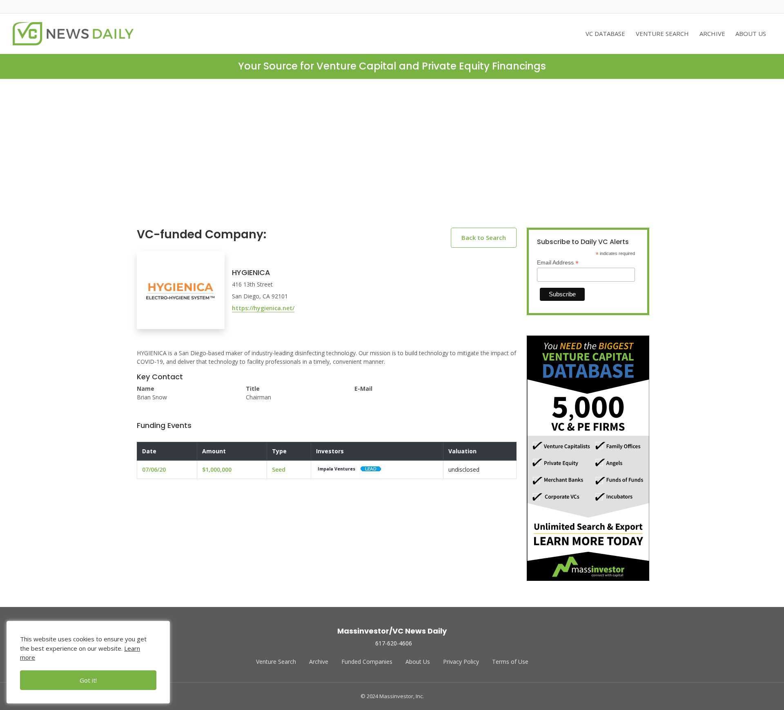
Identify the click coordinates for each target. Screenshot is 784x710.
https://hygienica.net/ (263, 308)
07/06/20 (154, 469)
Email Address (558, 263)
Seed (278, 469)
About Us (417, 661)
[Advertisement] (392, 160)
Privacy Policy (461, 661)
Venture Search (276, 661)
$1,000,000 (217, 469)
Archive (318, 661)
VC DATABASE (605, 33)
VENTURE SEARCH (662, 33)
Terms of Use (510, 661)
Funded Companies (366, 661)
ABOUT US (750, 33)
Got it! (88, 680)
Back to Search (483, 237)
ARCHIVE (712, 33)
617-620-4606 (393, 643)
